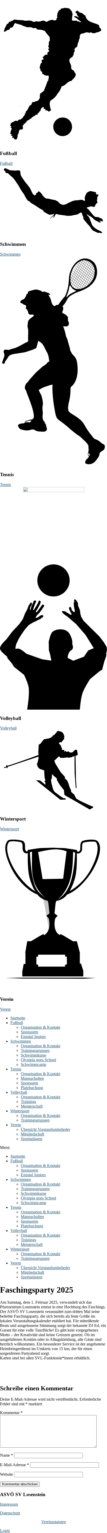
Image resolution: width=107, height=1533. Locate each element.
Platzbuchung (32, 1087)
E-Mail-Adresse (14, 1465)
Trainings (28, 1101)
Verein (15, 1125)
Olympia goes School (38, 1060)
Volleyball (18, 1092)
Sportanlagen (31, 1139)
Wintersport (19, 1111)
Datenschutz (10, 1513)
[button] (53, 1147)
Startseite (17, 1018)
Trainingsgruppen (35, 1050)
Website (6, 1474)
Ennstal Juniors (33, 1036)
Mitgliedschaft (32, 1134)
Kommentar (11, 1412)
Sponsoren (29, 1032)
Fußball (16, 1022)
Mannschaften (32, 1078)
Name (6, 1455)
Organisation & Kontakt (40, 1027)
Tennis (15, 1069)
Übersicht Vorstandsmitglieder (45, 1129)
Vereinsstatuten (53, 1522)
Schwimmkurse (33, 1055)
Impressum (9, 1504)
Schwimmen (20, 1041)
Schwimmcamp (33, 1064)
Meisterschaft (32, 1106)
